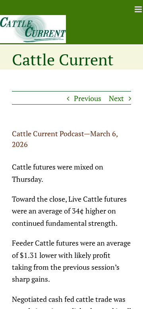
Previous (87, 98)
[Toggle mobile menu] (139, 9)
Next (116, 98)
